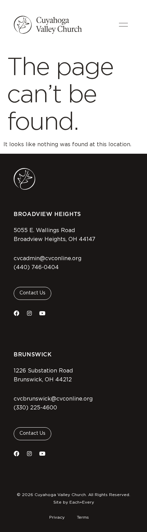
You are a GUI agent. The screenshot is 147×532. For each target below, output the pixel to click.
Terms (83, 517)
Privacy (57, 517)
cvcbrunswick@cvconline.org (53, 399)
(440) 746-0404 (36, 267)
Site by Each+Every (73, 502)
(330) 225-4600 (35, 407)
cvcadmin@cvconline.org (47, 258)
